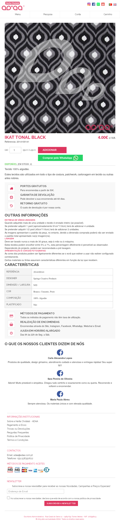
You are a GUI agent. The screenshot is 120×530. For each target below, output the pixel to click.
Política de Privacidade (18, 436)
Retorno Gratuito (33, 203)
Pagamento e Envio (16, 425)
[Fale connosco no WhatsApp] (97, 4)
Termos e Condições (17, 440)
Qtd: (6, 150)
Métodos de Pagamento (37, 313)
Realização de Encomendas (39, 321)
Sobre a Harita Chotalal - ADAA (22, 421)
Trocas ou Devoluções (18, 429)
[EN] (114, 4)
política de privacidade (90, 498)
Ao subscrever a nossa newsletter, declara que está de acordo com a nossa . (55, 498)
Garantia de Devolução (37, 194)
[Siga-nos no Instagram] (88, 4)
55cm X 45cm (29, 150)
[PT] (110, 4)
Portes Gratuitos (33, 186)
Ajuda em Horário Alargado (40, 330)
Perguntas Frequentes (18, 432)
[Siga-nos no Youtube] (102, 4)
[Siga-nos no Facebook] (92, 4)
